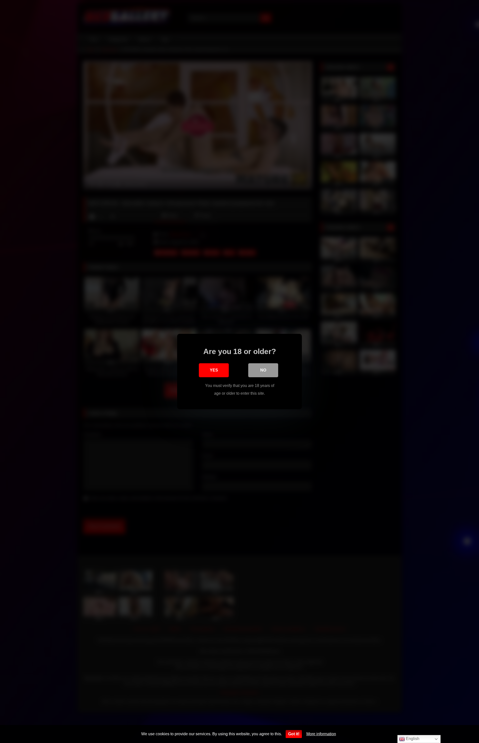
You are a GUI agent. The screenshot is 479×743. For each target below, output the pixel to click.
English (412, 739)
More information (321, 734)
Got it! (293, 734)
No (263, 370)
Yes (214, 370)
